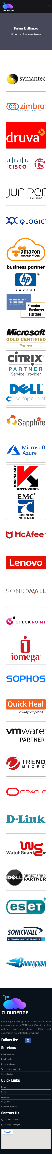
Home (14, 34)
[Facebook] (28, 1040)
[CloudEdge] (8, 7)
